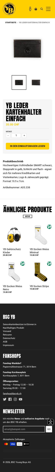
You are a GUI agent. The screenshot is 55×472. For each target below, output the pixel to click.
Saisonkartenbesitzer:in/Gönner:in (19, 324)
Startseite (10, 22)
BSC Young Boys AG (21, 462)
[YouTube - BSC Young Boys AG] (20, 399)
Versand (7, 331)
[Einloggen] (30, 9)
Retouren (7, 334)
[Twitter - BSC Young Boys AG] (4, 399)
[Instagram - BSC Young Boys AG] (15, 399)
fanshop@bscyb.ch (12, 393)
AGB (5, 341)
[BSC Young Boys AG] (9, 14)
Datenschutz (9, 338)
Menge (9, 132)
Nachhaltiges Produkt (13, 328)
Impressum (8, 345)
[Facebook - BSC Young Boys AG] (10, 399)
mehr (27, 216)
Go (49, 429)
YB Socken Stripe (39, 286)
